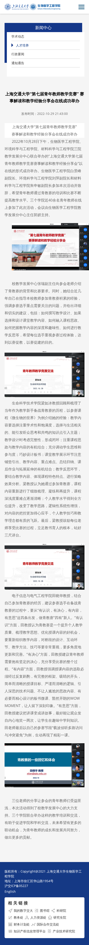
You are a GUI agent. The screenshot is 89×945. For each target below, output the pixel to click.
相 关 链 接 (18, 903)
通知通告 (17, 63)
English (10, 891)
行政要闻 (17, 54)
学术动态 (17, 36)
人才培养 (22, 45)
